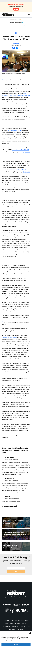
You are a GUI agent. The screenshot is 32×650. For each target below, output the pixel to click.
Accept (16, 644)
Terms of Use (15, 626)
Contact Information (22, 647)
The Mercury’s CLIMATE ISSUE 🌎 (15, 22)
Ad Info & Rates (15, 620)
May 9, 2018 (26, 152)
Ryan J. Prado (6, 547)
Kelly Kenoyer (16, 43)
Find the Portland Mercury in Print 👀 (16, 26)
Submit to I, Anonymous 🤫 (15, 19)
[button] (30, 633)
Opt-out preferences (9, 647)
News (16, 33)
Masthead (6, 620)
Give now (16, 9)
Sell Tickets (25, 620)
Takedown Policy (25, 626)
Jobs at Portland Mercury (13, 623)
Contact (24, 623)
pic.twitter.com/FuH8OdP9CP (20, 150)
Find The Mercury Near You (16, 629)
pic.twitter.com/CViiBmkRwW (17, 169)
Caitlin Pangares (7, 523)
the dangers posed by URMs (14, 130)
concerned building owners (9, 337)
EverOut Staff (6, 536)
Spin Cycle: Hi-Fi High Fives (10, 545)
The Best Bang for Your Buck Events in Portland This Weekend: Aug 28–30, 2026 (14, 533)
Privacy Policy (15, 647)
